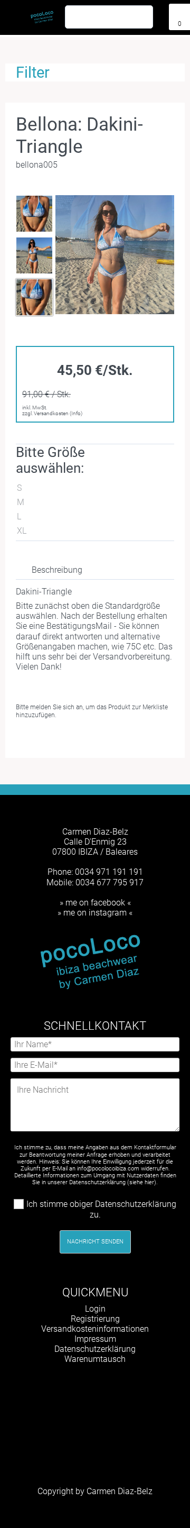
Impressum (95, 1339)
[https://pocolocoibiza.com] (111, 1386)
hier (149, 1182)
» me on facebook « (95, 903)
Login (95, 1309)
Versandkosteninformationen (95, 1329)
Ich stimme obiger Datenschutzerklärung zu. (101, 1209)
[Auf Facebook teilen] (70, 739)
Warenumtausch (95, 1359)
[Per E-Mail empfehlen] (104, 739)
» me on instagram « (95, 913)
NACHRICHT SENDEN (95, 1241)
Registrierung (95, 1319)
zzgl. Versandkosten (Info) (52, 413)
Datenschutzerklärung (95, 1349)
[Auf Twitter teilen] (87, 739)
